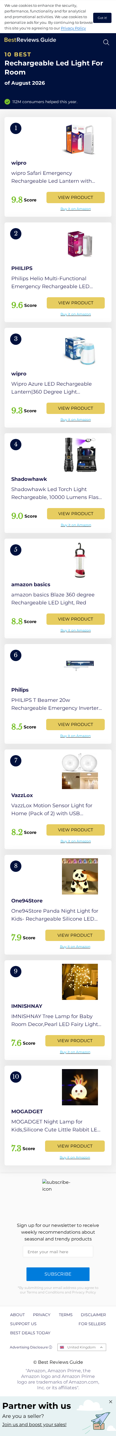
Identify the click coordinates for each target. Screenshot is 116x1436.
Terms (66, 1314)
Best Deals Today (30, 1332)
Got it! (102, 18)
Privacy (41, 1314)
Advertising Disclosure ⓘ (31, 1347)
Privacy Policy (73, 28)
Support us (23, 1323)
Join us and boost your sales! (34, 1424)
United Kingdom (81, 1347)
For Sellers (92, 1323)
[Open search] (106, 42)
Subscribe (58, 1274)
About (17, 1314)
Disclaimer (93, 1314)
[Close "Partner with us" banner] (111, 1402)
